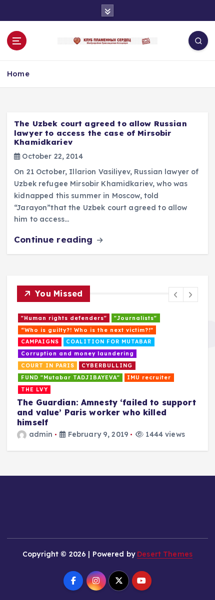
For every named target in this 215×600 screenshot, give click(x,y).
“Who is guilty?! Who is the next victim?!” (87, 329)
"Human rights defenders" (64, 317)
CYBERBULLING (107, 365)
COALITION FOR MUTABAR (109, 341)
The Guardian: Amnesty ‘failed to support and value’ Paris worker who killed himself (106, 412)
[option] (107, 376)
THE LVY (34, 389)
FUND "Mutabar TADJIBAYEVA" (70, 377)
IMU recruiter (149, 377)
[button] (176, 294)
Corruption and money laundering (77, 353)
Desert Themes (164, 554)
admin (40, 434)
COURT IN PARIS (47, 365)
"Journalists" (135, 317)
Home (18, 73)
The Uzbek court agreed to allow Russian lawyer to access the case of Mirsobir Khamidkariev (100, 133)
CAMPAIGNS (40, 341)
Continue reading (54, 239)
